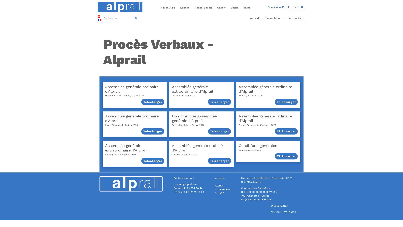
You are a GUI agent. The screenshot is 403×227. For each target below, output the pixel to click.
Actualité (295, 18)
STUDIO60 (290, 212)
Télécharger (152, 102)
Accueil (255, 18)
